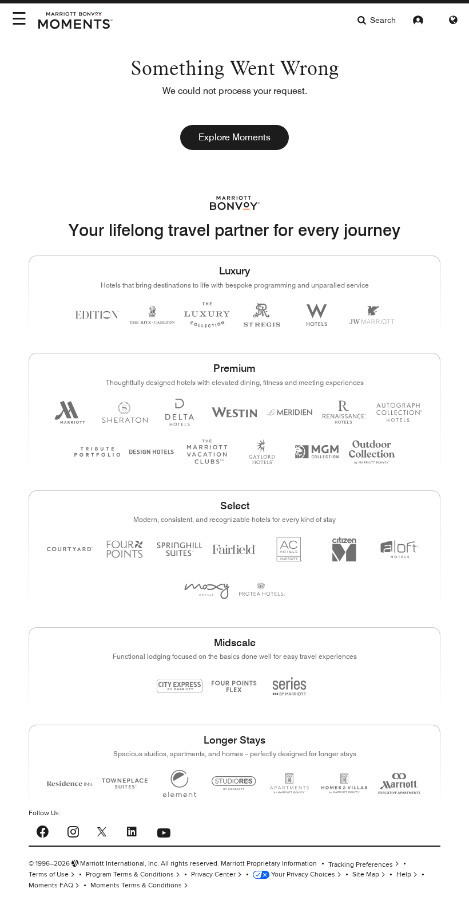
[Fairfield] (234, 549)
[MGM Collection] (317, 452)
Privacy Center (213, 874)
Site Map (365, 874)
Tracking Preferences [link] (360, 864)
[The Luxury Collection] (207, 315)
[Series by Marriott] (289, 686)
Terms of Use (49, 874)
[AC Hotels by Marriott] (289, 549)
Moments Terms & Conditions (136, 885)
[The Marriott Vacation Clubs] (207, 452)
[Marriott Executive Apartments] (399, 783)
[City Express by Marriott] (179, 686)
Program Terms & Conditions (130, 874)
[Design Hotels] (152, 452)
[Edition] (97, 315)
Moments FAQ (51, 885)
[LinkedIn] (131, 830)
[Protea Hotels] (262, 589)
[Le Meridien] (289, 412)
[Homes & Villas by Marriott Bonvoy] (344, 783)
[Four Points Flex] (234, 686)
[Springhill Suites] (179, 549)
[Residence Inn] (70, 783)
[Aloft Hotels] (399, 549)
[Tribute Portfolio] (97, 452)
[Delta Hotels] (179, 412)
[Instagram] (72, 830)
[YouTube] (163, 830)
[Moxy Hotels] (207, 589)
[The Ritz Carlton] (152, 315)
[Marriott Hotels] (70, 412)
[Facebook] (43, 830)
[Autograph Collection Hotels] (399, 412)
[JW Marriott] (372, 315)
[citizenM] (344, 549)
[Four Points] (125, 549)
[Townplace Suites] (125, 783)
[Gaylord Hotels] (262, 452)
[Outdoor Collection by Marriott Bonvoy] (372, 452)
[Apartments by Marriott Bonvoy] (289, 783)
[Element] (179, 783)
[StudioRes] (234, 783)
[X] (101, 831)
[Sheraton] (125, 412)
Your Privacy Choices (302, 874)
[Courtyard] (70, 549)
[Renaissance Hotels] (344, 412)
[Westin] (234, 412)
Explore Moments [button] (234, 137)
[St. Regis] (262, 315)
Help (403, 874)
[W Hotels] (317, 315)
